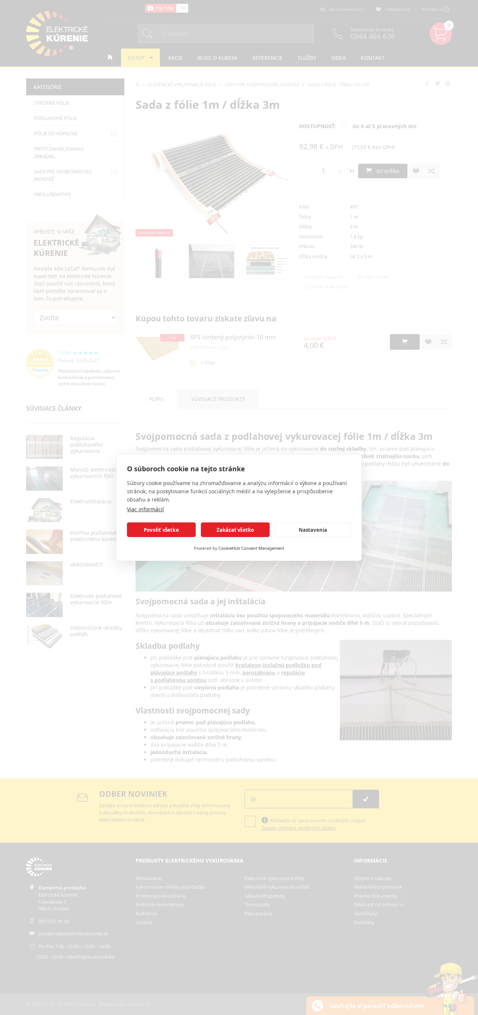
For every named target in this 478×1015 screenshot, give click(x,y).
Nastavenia (313, 530)
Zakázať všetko (235, 530)
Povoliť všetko (161, 530)
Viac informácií (145, 509)
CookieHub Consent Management (251, 548)
